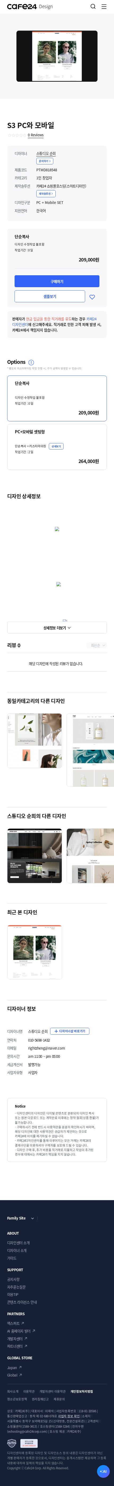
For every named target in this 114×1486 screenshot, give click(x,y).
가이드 (11, 1258)
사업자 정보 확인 (69, 1416)
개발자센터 (15, 1338)
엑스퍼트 (13, 1323)
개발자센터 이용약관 (53, 1391)
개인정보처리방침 (82, 1391)
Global (12, 1375)
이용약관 (29, 1391)
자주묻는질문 (16, 1287)
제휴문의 (59, 1399)
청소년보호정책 (17, 1399)
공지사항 (13, 1279)
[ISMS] (22, 1443)
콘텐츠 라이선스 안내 (22, 1302)
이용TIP (12, 1294)
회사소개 (13, 1391)
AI (105, 1471)
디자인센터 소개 (18, 1242)
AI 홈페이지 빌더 (18, 1331)
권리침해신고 (40, 1399)
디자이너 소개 (17, 1250)
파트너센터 (15, 1346)
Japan (12, 1367)
